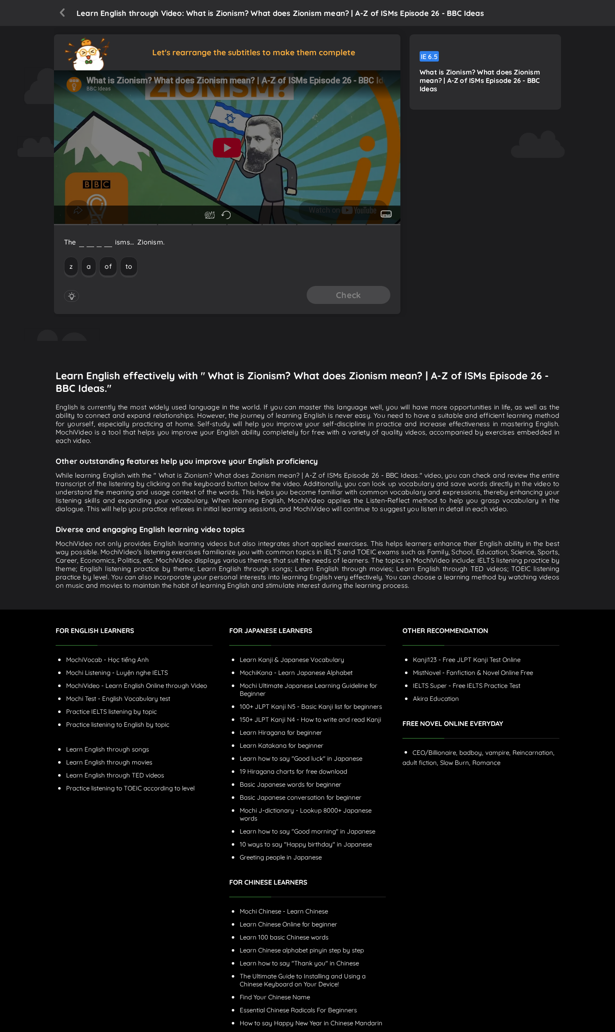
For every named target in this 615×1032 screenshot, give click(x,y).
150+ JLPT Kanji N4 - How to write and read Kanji (310, 719)
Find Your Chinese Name (275, 997)
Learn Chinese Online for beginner (288, 924)
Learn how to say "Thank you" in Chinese (299, 963)
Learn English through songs (107, 749)
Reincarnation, (533, 753)
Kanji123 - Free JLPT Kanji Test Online (466, 660)
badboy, (471, 753)
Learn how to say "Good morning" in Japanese (307, 831)
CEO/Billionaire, (435, 753)
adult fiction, (420, 763)
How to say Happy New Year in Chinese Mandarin (311, 1023)
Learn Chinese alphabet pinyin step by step (302, 950)
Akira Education (436, 699)
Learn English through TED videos (115, 775)
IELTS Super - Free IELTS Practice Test (466, 686)
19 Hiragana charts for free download (293, 771)
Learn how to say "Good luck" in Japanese (301, 758)
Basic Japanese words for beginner (290, 784)
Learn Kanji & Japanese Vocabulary (292, 660)
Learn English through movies (109, 762)
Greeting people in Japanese (281, 857)
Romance (486, 763)
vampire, (497, 753)
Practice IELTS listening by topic (111, 711)
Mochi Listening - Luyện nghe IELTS (117, 673)
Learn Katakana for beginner (281, 745)
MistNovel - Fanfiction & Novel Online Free (473, 673)
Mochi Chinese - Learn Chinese (284, 911)
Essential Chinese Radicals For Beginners (298, 1010)
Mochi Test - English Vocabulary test (118, 699)
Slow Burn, (455, 763)
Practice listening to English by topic (117, 724)
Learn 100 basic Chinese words (284, 937)
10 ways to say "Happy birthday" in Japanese (306, 844)
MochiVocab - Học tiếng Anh (107, 660)
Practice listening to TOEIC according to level (130, 788)
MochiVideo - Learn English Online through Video (136, 686)
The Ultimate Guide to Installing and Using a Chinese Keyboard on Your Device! (303, 980)
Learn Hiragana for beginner (281, 732)
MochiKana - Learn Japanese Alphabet (296, 673)
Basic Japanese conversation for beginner (300, 797)
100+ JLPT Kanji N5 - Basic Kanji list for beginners (311, 706)
